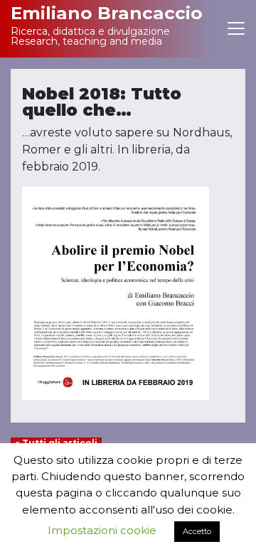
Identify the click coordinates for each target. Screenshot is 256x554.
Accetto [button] (197, 531)
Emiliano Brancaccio (99, 12)
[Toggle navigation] (236, 29)
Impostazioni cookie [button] (102, 530)
